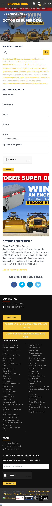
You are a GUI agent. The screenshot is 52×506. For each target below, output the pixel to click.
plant (18, 77)
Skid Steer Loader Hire (37, 358)
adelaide (13, 59)
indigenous (39, 72)
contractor (19, 65)
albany (19, 59)
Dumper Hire (7, 381)
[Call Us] (44, 3)
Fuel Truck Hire (8, 394)
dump (9, 68)
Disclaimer (8, 494)
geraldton (14, 72)
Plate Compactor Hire (10, 415)
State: (5, 134)
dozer (5, 68)
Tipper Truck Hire (35, 381)
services (9, 81)
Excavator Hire (8, 386)
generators (7, 72)
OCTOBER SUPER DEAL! (23, 21)
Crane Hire (7, 371)
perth (10, 78)
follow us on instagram (13, 449)
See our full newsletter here (15, 270)
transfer (23, 84)
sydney (38, 81)
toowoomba (7, 84)
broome (12, 62)
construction (9, 65)
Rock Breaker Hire (35, 345)
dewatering (36, 65)
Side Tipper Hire (35, 356)
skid (17, 81)
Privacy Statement (21, 494)
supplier (26, 81)
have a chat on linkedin (13, 446)
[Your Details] (34, 3)
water (32, 84)
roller (4, 81)
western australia (40, 84)
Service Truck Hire (35, 353)
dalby (25, 65)
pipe (14, 78)
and (23, 59)
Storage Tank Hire (35, 368)
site (14, 81)
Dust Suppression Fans (11, 384)
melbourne (20, 75)
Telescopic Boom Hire (37, 376)
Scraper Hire (33, 350)
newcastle (37, 75)
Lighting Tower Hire (10, 402)
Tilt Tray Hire (33, 379)
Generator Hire (8, 397)
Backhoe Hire (7, 361)
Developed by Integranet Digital (38, 491)
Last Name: (8, 104)
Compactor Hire (8, 368)
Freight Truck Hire (9, 392)
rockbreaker (44, 78)
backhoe (34, 59)
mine (26, 75)
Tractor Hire (33, 384)
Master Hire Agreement (39, 494)
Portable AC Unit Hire (10, 417)
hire (33, 71)
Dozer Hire (7, 379)
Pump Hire (7, 425)
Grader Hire (7, 399)
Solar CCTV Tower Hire (37, 366)
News (14, 14)
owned (5, 78)
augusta (28, 59)
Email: (5, 114)
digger (43, 65)
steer (21, 81)
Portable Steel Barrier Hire (12, 422)
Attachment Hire (9, 358)
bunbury (18, 62)
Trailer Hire (33, 394)
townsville (16, 84)
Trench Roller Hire (35, 397)
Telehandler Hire (35, 374)
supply (32, 81)
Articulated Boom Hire (11, 345)
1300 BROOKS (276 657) (13, 304)
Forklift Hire (7, 389)
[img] (26, 25)
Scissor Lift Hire (34, 348)
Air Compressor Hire (10, 348)
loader (46, 72)
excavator (37, 68)
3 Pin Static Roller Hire (37, 412)
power (26, 78)
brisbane (6, 62)
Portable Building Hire (11, 420)
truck (28, 84)
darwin (29, 65)
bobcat (41, 59)
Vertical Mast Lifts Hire (37, 402)
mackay (13, 75)
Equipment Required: (12, 144)
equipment (27, 68)
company (33, 62)
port (22, 78)
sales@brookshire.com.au (14, 307)
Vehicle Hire (33, 399)
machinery (6, 75)
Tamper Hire (33, 371)
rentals (37, 78)
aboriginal (6, 59)
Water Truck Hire (35, 404)
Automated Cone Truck (11, 356)
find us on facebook (12, 443)
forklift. (44, 68)
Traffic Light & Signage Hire (39, 386)
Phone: (6, 124)
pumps (32, 78)
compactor (25, 62)
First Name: (8, 94)
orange (44, 75)
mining (30, 75)
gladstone (22, 72)
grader (28, 72)
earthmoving (16, 68)
